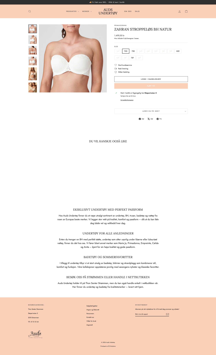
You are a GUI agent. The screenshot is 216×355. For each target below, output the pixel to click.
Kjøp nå (151, 86)
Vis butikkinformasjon (126, 100)
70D (125, 51)
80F (139, 57)
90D (156, 51)
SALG (137, 11)
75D (133, 51)
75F (132, 57)
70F (125, 57)
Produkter (71, 11)
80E (178, 51)
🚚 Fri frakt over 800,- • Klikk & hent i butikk (107, 2)
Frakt (125, 38)
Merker (86, 11)
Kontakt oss (90, 317)
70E (163, 51)
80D (140, 51)
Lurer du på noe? (151, 111)
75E (170, 51)
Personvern (90, 313)
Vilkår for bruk (91, 321)
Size (116, 46)
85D (148, 51)
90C (118, 51)
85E (117, 57)
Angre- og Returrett (93, 310)
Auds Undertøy (108, 11)
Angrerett (90, 325)
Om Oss (128, 11)
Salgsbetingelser (92, 306)
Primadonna (120, 25)
